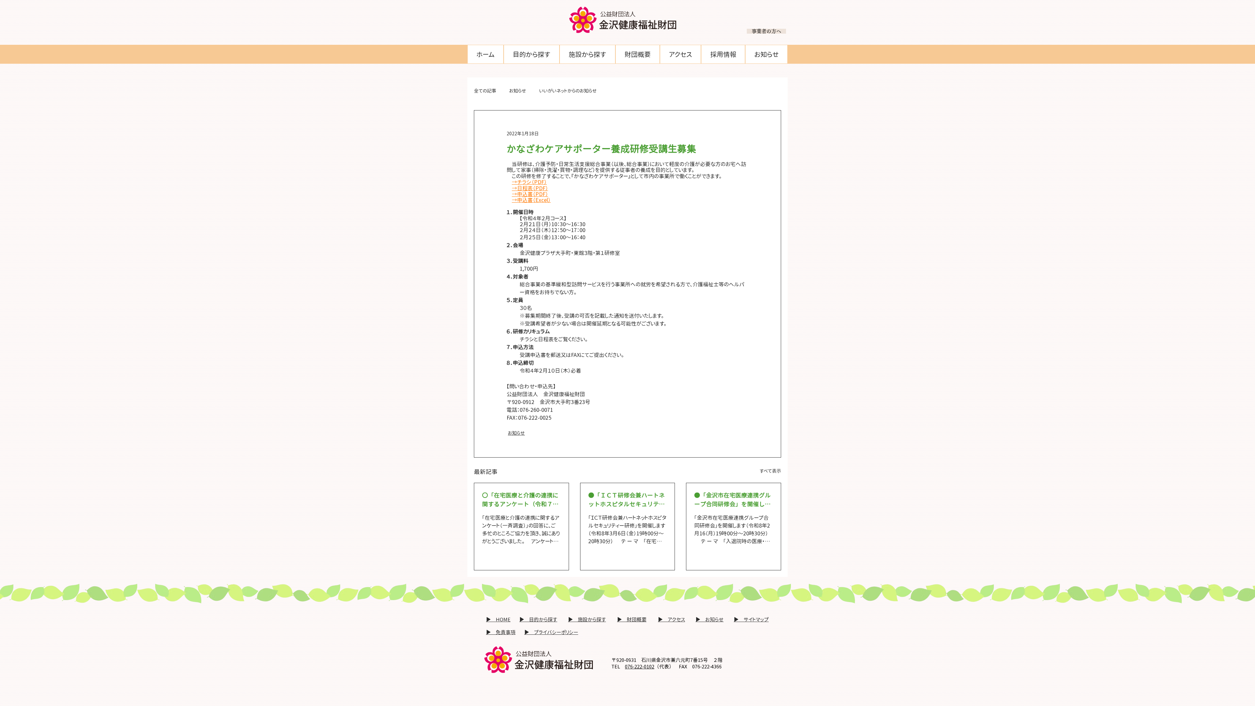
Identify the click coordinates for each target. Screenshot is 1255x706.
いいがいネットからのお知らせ (568, 90)
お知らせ (517, 90)
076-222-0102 (639, 666)
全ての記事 (485, 90)
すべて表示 (770, 471)
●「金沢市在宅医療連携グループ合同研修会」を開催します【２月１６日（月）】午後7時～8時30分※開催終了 (732, 500)
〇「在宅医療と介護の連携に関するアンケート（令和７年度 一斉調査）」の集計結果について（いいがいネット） (520, 500)
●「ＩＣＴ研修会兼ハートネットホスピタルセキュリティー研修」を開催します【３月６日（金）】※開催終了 (626, 500)
